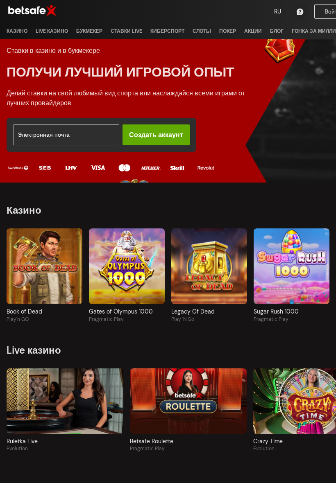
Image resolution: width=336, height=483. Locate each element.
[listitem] (17, 31)
